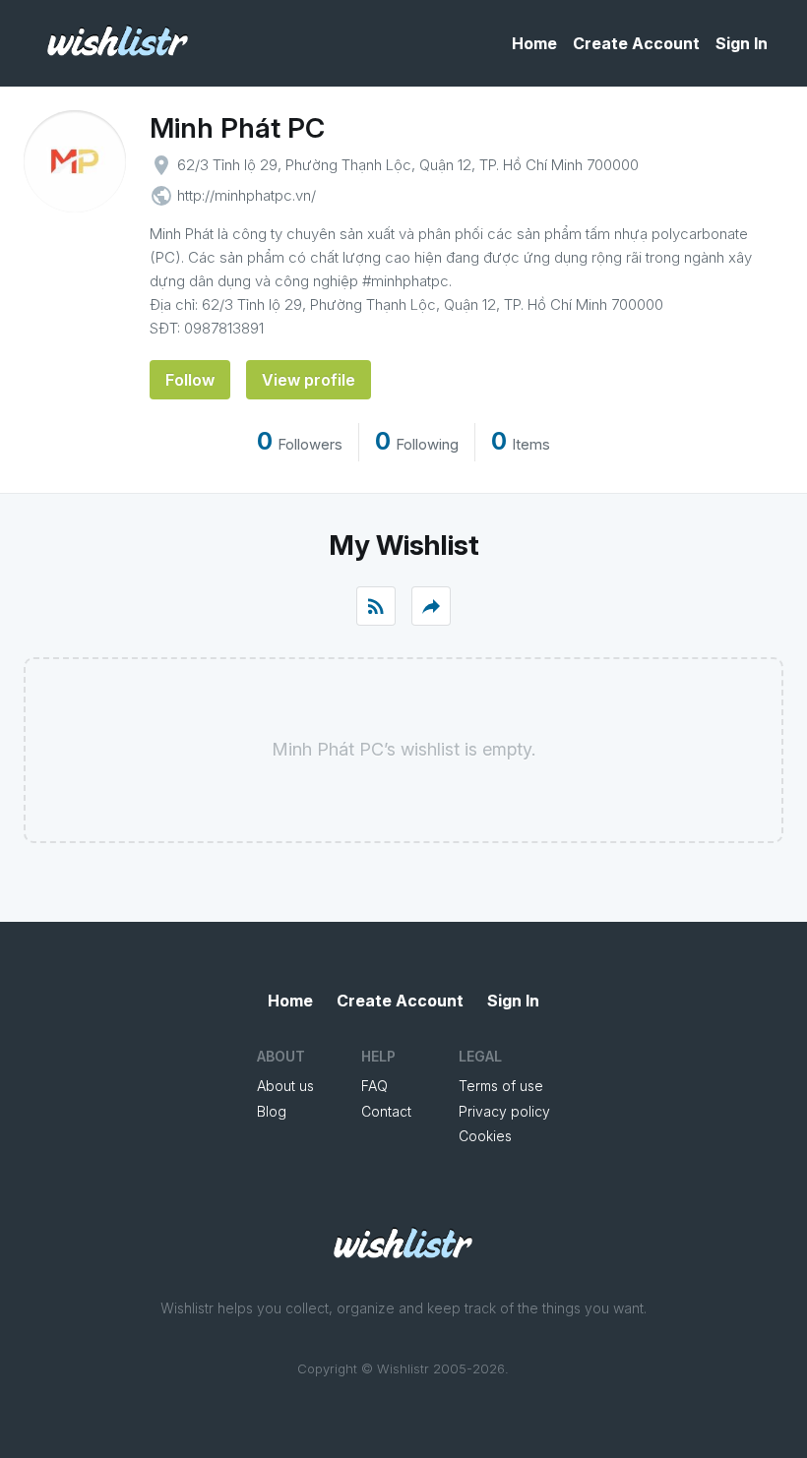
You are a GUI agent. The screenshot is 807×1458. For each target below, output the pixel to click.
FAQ (374, 1085)
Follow (190, 380)
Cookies (485, 1135)
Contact (386, 1111)
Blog (271, 1111)
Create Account (636, 43)
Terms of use (501, 1085)
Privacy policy (504, 1111)
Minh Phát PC (237, 128)
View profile (308, 380)
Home (534, 43)
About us (285, 1085)
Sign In (741, 43)
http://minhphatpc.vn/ (246, 195)
